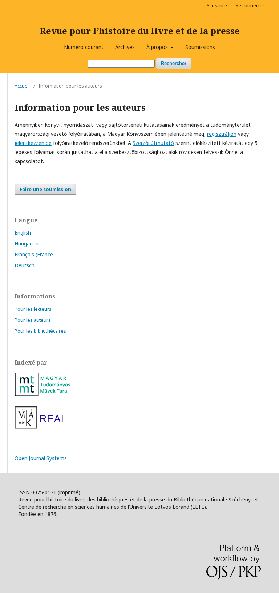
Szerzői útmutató (153, 142)
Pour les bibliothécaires (40, 331)
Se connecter (249, 5)
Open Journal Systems (41, 458)
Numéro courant (84, 47)
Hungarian (27, 243)
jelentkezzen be (33, 142)
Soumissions (200, 47)
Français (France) (35, 254)
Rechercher (173, 63)
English (23, 232)
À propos (157, 47)
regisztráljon (221, 133)
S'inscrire (217, 5)
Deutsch (25, 265)
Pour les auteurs (33, 320)
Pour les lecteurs (33, 309)
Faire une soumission (45, 189)
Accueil (22, 85)
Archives (125, 47)
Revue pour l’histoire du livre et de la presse (140, 31)
